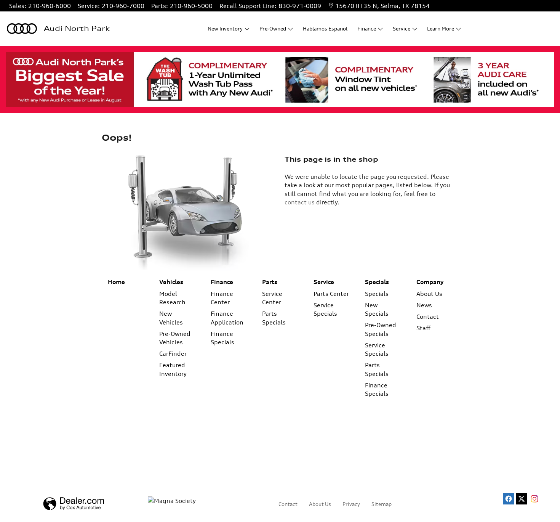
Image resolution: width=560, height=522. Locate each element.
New (225, 29)
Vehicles (171, 282)
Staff (423, 327)
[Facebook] (508, 498)
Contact (427, 316)
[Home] (22, 28)
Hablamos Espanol (325, 29)
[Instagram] (534, 498)
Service (324, 282)
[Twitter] (521, 498)
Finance (222, 282)
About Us (429, 293)
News (424, 305)
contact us (300, 202)
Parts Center (331, 293)
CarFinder (173, 353)
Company (429, 282)
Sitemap (381, 504)
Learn (440, 29)
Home (116, 282)
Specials (377, 282)
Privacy (351, 504)
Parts (269, 282)
